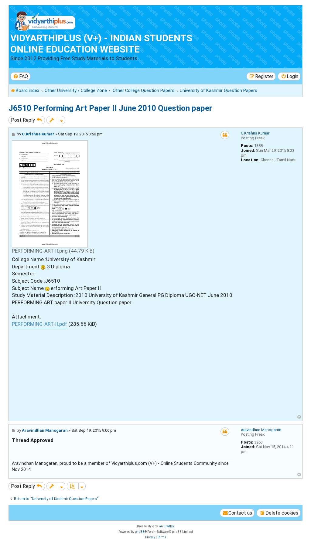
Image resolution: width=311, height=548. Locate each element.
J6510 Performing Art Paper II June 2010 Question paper (110, 108)
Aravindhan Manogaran (261, 429)
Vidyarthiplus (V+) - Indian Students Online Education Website (101, 43)
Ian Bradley (166, 526)
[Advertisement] (122, 370)
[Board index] (45, 19)
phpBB (140, 531)
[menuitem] (20, 76)
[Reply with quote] (224, 135)
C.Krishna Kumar (255, 133)
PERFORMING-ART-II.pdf (39, 324)
